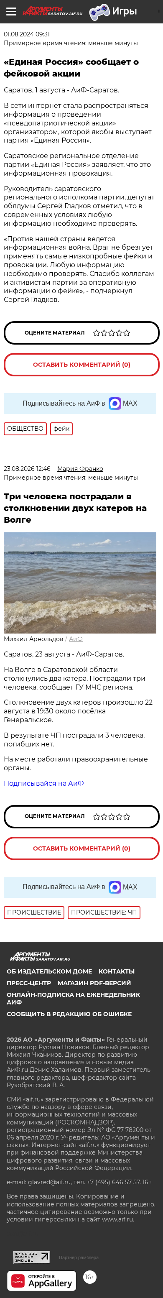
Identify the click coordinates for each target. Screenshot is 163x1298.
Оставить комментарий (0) (81, 364)
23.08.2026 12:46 (27, 469)
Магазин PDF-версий (94, 983)
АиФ (76, 639)
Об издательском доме (49, 971)
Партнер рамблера (79, 1257)
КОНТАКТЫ (117, 971)
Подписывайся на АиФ (44, 783)
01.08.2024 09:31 (27, 34)
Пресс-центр (29, 983)
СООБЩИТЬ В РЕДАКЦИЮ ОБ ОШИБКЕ (69, 1014)
